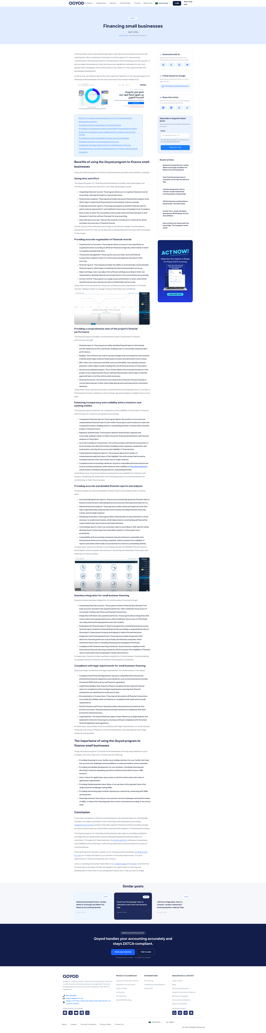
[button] (163, 107)
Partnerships (125, 3)
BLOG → (133, 18)
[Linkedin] (82, 1013)
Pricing (137, 3)
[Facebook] (65, 1013)
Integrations (101, 3)
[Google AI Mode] (174, 1013)
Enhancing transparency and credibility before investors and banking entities (107, 133)
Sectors (113, 3)
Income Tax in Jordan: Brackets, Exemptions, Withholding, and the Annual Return (175, 214)
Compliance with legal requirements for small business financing (105, 145)
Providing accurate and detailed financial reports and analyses (104, 138)
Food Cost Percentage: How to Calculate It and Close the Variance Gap (176, 180)
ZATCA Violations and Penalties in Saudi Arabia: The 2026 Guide (175, 203)
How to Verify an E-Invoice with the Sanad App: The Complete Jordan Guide (176, 226)
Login (177, 3)
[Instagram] (87, 1013)
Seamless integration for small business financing (99, 142)
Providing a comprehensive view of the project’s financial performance (108, 129)
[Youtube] (76, 1013)
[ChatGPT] (163, 64)
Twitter (133, 864)
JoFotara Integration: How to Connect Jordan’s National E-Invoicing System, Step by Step (174, 192)
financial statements (138, 467)
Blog (120, 35)
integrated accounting (83, 825)
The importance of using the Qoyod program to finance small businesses (108, 149)
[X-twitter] (70, 1013)
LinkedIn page (120, 864)
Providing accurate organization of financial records (100, 125)
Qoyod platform (120, 840)
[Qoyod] (76, 3)
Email (163, 131)
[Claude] (187, 64)
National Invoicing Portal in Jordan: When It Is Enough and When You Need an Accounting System (176, 168)
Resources (148, 3)
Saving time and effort (88, 122)
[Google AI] (179, 64)
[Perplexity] (171, 64)
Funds (126, 35)
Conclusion (83, 152)
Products (88, 3)
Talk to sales (146, 952)
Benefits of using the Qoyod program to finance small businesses (105, 118)
